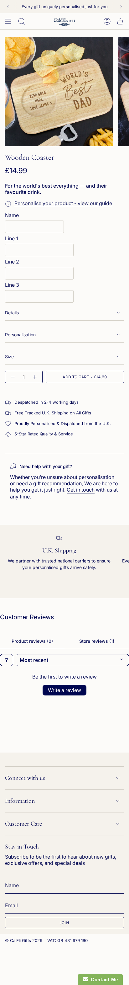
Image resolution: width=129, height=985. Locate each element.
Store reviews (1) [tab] (96, 641)
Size (9, 356)
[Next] (121, 6)
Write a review (64, 690)
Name (12, 215)
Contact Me (103, 979)
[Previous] (8, 6)
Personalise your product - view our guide (63, 203)
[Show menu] (8, 21)
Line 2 (12, 261)
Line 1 (11, 238)
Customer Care (23, 824)
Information (20, 801)
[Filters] (6, 660)
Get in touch (81, 490)
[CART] (120, 21)
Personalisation (20, 334)
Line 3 (12, 285)
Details (12, 312)
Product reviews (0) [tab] (32, 641)
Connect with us (25, 778)
